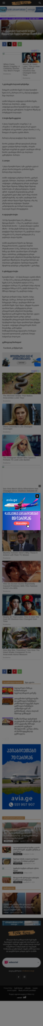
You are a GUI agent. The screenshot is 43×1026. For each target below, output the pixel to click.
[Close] (37, 496)
